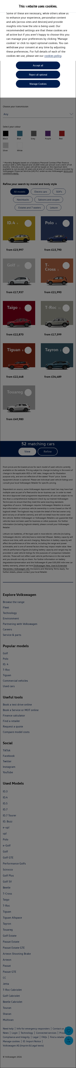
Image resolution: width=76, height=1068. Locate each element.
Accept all (38, 65)
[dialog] (38, 534)
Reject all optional (38, 74)
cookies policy (52, 55)
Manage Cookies (38, 84)
